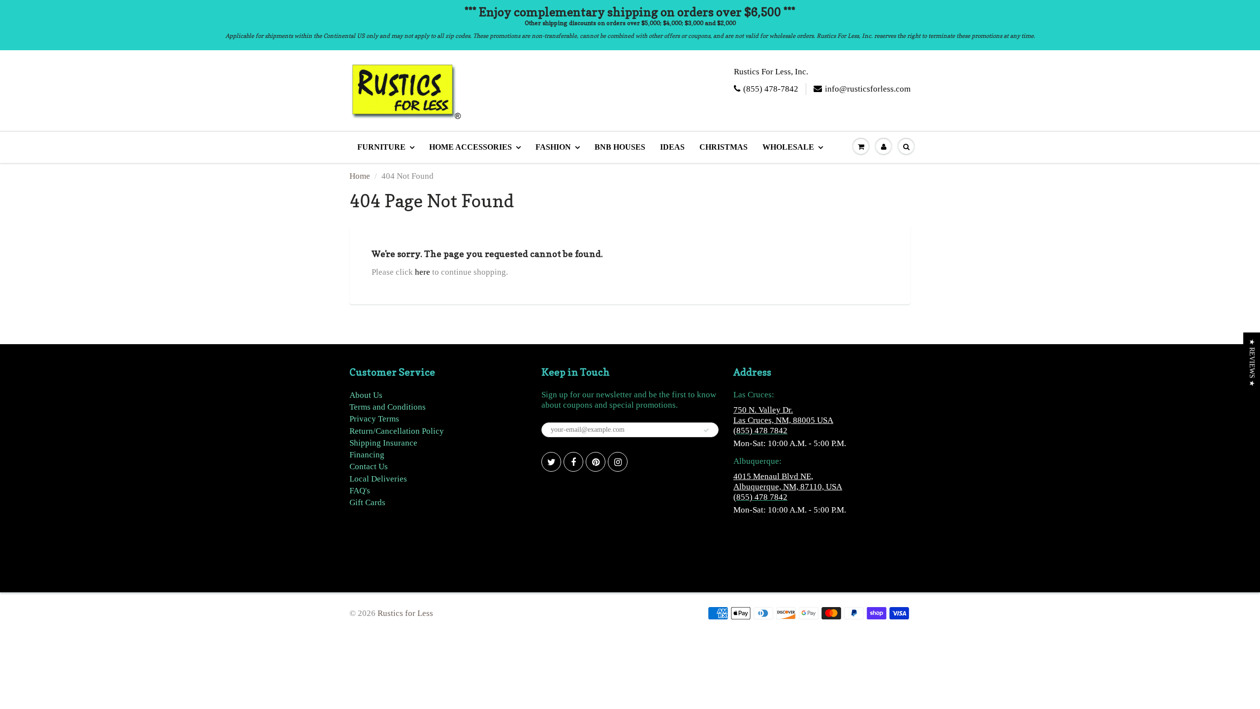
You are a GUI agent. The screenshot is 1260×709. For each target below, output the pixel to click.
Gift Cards (367, 502)
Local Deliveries (378, 478)
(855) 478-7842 (770, 89)
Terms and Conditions (387, 407)
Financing (366, 454)
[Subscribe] (706, 430)
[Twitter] (551, 462)
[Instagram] (618, 462)
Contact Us (368, 466)
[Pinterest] (595, 462)
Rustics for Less (405, 613)
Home (359, 176)
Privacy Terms (374, 418)
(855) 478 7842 (760, 430)
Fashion (553, 147)
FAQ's (359, 490)
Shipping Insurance (383, 443)
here (422, 272)
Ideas (672, 147)
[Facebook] (573, 462)
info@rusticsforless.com (868, 89)
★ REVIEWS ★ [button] (1252, 363)
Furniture (381, 147)
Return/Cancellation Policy (396, 431)
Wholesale (788, 147)
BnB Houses (620, 147)
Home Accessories (470, 147)
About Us (365, 395)
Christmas (723, 147)
